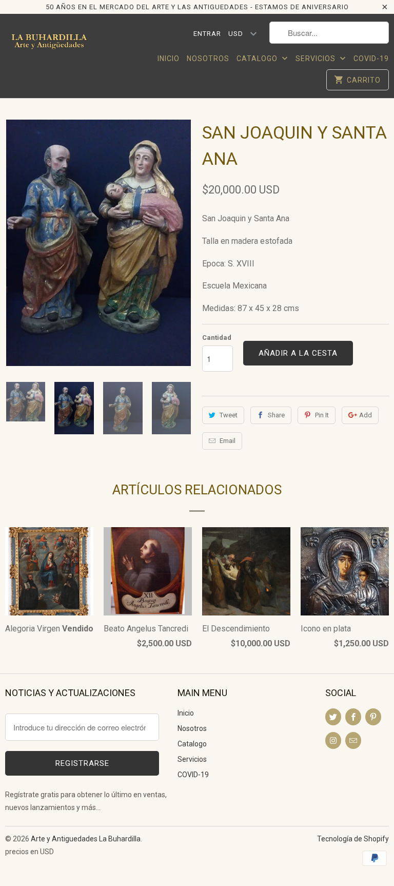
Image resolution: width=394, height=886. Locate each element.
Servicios (317, 58)
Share (276, 415)
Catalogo (258, 58)
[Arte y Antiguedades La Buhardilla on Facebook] (353, 716)
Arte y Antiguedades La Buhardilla (86, 839)
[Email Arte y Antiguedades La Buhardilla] (353, 740)
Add (365, 415)
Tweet (229, 415)
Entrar (207, 33)
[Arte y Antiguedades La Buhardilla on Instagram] (333, 740)
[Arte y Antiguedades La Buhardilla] (49, 46)
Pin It (322, 415)
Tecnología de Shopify (353, 839)
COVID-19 (371, 58)
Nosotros (208, 58)
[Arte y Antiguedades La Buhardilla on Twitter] (333, 716)
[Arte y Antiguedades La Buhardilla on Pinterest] (373, 716)
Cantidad (216, 337)
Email (227, 441)
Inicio (168, 58)
